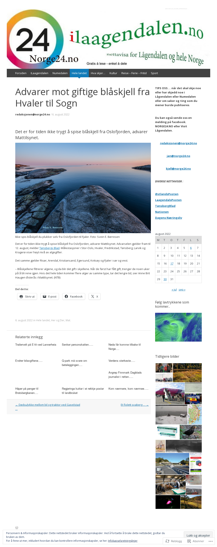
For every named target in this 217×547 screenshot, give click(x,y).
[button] (163, 368)
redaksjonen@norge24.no (32, 114)
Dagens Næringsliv (168, 218)
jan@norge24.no (178, 156)
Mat (68, 320)
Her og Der (57, 320)
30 (165, 279)
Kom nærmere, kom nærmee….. (128, 388)
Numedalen (60, 73)
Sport (154, 73)
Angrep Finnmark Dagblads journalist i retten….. (125, 374)
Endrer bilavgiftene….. (29, 361)
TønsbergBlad (165, 206)
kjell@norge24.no (178, 168)
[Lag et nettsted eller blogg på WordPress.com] (16, 528)
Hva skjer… (98, 73)
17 (171, 263)
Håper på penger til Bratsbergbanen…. (26, 390)
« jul (174, 289)
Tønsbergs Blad (49, 248)
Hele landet (79, 73)
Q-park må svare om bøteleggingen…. (74, 363)
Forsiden (20, 73)
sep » (182, 289)
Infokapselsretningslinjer (123, 541)
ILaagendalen (39, 73)
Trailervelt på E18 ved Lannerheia (35, 344)
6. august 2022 (61, 114)
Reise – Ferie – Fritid (134, 73)
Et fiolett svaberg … (135, 405)
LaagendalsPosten (168, 200)
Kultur (113, 73)
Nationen (162, 212)
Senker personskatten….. (77, 344)
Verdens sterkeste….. (121, 361)
